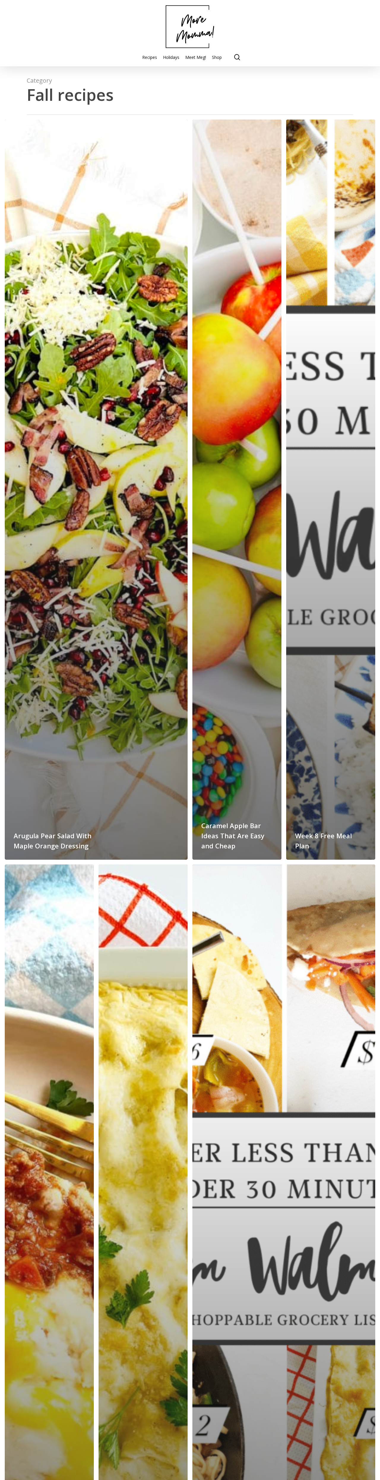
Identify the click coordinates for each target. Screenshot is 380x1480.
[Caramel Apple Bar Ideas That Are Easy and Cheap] (236, 490)
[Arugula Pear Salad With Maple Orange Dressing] (96, 490)
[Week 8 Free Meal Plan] (330, 490)
